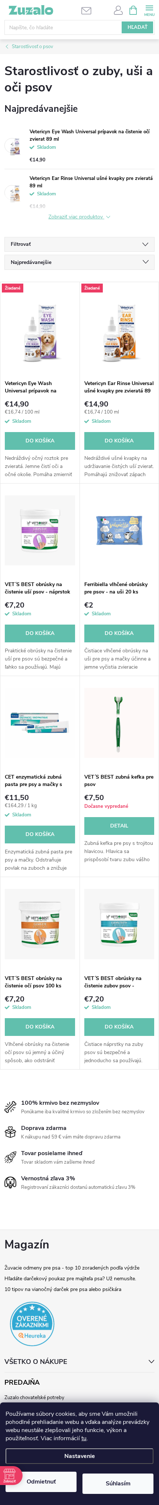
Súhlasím (118, 1483)
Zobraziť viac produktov (76, 217)
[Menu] (149, 10)
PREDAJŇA (22, 1382)
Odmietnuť (41, 1482)
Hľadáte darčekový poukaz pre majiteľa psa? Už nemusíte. (70, 1278)
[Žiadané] (40, 329)
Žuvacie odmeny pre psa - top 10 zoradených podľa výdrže (71, 1267)
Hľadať (138, 27)
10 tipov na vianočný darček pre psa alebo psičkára (62, 1289)
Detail (119, 825)
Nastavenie (79, 1456)
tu (84, 1438)
